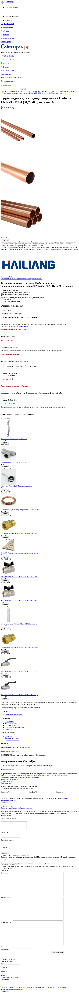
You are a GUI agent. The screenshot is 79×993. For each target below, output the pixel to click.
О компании (9, 722)
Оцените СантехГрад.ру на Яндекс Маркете (16, 808)
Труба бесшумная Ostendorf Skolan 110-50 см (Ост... (19, 624)
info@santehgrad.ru (7, 38)
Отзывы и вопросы (15, 279)
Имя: (3, 963)
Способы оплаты (11, 725)
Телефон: (4, 967)
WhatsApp (6, 31)
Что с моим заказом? (8, 81)
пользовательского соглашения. (29, 777)
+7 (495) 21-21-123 (7, 24)
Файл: (3, 975)
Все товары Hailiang (8, 277)
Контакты (8, 20)
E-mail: (3, 861)
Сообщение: (5, 980)
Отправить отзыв (57, 952)
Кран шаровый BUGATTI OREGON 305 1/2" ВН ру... (19, 671)
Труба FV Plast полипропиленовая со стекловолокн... (19, 553)
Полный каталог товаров (14, 715)
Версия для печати (7, 107)
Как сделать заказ (11, 723)
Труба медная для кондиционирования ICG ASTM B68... (21, 510)
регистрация (10, 2)
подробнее (23, 326)
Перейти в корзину (7, 781)
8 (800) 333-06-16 (7, 27)
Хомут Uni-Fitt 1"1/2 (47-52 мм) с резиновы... (16, 486)
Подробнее (5, 959)
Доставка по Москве (12, 738)
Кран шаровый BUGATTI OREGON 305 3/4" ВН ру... (19, 695)
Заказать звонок (6, 74)
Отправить (5, 991)
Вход (2, 2)
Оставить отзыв (6, 310)
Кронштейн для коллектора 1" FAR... (14, 439)
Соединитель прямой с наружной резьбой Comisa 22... (20, 533)
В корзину (5, 240)
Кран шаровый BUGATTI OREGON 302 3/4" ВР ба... (19, 600)
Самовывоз (9, 736)
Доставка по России (12, 740)
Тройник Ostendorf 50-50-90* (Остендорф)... (16, 462)
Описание (4, 279)
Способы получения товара (32, 279)
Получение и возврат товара (15, 727)
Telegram (6, 35)
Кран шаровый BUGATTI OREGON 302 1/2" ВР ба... (19, 577)
